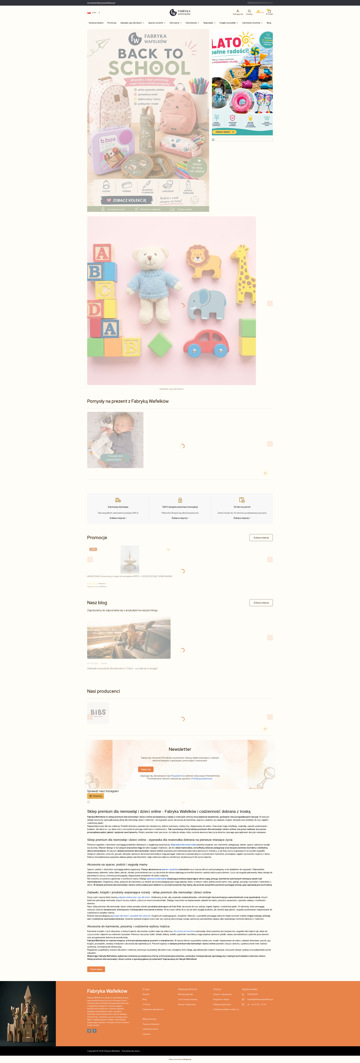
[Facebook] (94, 1031)
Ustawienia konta (150, 1029)
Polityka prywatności (222, 1004)
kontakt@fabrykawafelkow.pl (101, 2)
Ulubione (147, 1034)
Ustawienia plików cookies (225, 1009)
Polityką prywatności (202, 778)
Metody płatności (185, 994)
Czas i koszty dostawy (187, 999)
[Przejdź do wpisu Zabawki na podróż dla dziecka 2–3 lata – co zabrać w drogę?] (129, 638)
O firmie (146, 1004)
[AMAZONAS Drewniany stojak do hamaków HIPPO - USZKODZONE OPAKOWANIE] (130, 560)
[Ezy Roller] (148, 120)
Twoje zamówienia (151, 1024)
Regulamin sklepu (221, 999)
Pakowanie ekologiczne (153, 1009)
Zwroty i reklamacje (187, 1004)
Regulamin (176, 775)
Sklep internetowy (180, 1059)
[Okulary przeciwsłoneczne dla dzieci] (242, 176)
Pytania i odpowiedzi (222, 994)
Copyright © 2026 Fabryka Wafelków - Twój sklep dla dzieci (113, 1051)
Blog (145, 999)
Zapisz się (146, 769)
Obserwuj (97, 796)
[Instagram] (89, 1031)
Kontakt (146, 994)
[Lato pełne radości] (242, 82)
